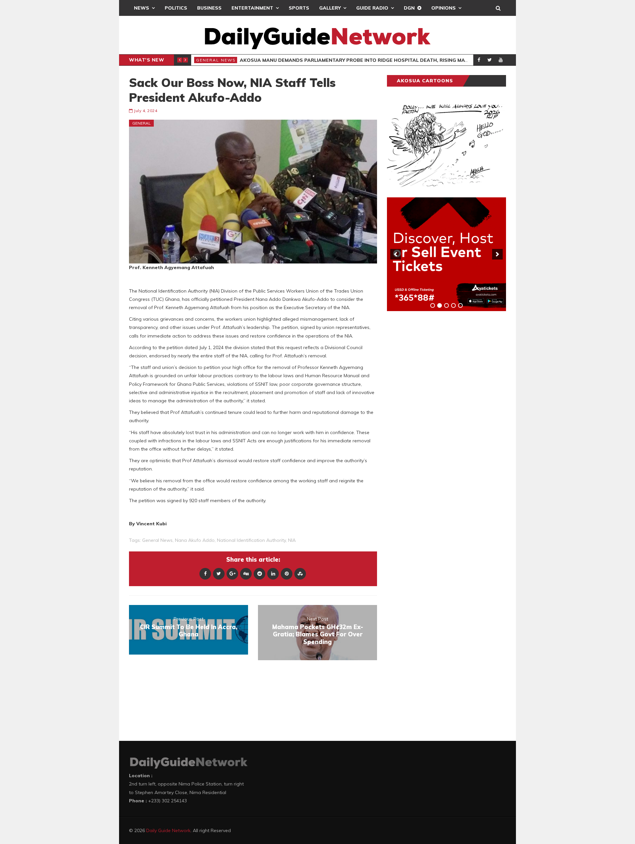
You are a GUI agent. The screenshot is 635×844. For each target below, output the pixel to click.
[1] (432, 305)
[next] (497, 254)
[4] (453, 305)
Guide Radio (372, 8)
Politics (176, 8)
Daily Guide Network (168, 830)
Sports (299, 8)
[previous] (395, 254)
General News (216, 60)
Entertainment (252, 8)
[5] (460, 305)
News (141, 8)
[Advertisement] (436, 419)
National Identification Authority (251, 540)
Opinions (443, 8)
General (141, 123)
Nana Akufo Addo (195, 540)
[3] (446, 305)
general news (157, 540)
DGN (409, 8)
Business (209, 8)
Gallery (330, 8)
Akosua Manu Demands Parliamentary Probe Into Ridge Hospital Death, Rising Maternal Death (371, 60)
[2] (439, 305)
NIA (292, 540)
